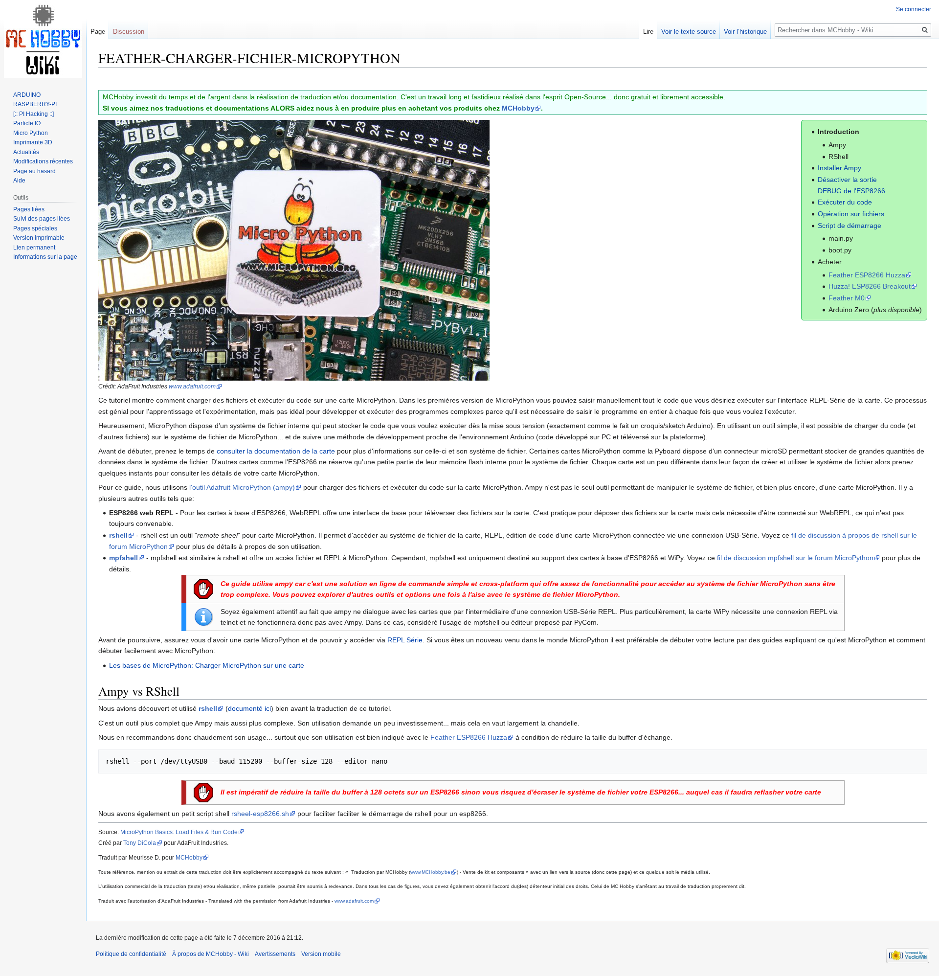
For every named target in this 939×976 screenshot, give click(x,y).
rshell (118, 535)
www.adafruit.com (192, 386)
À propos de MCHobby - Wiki (210, 954)
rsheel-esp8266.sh (260, 813)
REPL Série (405, 640)
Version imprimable (39, 237)
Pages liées (29, 209)
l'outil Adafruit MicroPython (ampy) (242, 487)
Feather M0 (846, 298)
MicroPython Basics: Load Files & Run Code (179, 832)
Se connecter (913, 9)
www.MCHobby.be (430, 872)
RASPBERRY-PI (35, 104)
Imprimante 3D (32, 142)
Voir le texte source (688, 31)
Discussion (128, 31)
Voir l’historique (745, 31)
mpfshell (123, 558)
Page (97, 31)
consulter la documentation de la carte (276, 451)
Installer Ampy (839, 168)
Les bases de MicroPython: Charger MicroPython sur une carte (206, 665)
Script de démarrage (849, 225)
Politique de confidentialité (131, 954)
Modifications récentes (43, 161)
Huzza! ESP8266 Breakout (869, 286)
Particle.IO (27, 123)
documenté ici (249, 708)
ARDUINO (27, 94)
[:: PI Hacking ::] (33, 114)
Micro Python (30, 133)
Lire (648, 31)
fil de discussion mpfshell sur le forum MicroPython (795, 558)
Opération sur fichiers (851, 214)
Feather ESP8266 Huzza (866, 275)
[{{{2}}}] (294, 249)
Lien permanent (34, 247)
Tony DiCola (139, 843)
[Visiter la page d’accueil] (43, 39)
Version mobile (321, 954)
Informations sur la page (45, 256)
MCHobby (518, 108)
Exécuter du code (845, 202)
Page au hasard (34, 171)
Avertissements (275, 954)
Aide (19, 180)
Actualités (26, 152)
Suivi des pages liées (41, 218)
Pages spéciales (35, 228)
